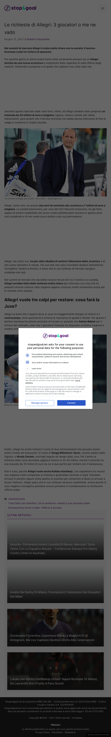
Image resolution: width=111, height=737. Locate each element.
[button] (55, 369)
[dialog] (55, 368)
